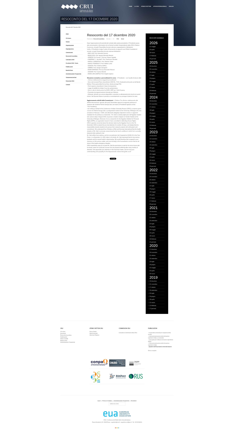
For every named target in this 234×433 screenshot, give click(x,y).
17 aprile (152, 84)
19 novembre (153, 252)
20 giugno (152, 113)
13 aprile (152, 157)
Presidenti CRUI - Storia (72, 63)
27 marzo (152, 87)
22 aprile (152, 233)
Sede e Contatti (64, 338)
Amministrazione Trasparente (73, 74)
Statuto (68, 42)
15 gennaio (153, 93)
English (171, 6)
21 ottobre (152, 217)
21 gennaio (153, 242)
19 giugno (152, 78)
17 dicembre (153, 249)
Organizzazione (70, 45)
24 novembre (153, 176)
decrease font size (112, 38)
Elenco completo (152, 350)
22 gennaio (153, 58)
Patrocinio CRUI (70, 81)
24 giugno (152, 226)
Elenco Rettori (93, 331)
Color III (118, 427)
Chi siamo (68, 38)
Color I (115, 427)
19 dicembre (153, 281)
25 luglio (152, 293)
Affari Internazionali (160, 6)
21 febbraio (153, 305)
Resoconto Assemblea (65, 335)
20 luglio (152, 148)
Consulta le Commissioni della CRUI (128, 332)
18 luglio (152, 110)
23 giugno (152, 189)
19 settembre (153, 145)
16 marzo (152, 160)
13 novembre (153, 138)
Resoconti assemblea (99, 39)
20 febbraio (153, 90)
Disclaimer (134, 400)
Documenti (63, 333)
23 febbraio (153, 163)
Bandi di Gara (69, 70)
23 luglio (152, 261)
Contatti (68, 84)
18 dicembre (153, 66)
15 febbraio (153, 125)
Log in (99, 400)
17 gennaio (153, 308)
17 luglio (152, 75)
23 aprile (152, 49)
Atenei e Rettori (146, 6)
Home (130, 6)
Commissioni (69, 52)
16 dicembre (153, 211)
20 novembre (153, 69)
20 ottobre (152, 179)
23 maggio (153, 116)
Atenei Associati (93, 333)
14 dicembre (153, 135)
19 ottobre (152, 142)
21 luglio (152, 185)
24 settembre (153, 258)
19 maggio (153, 192)
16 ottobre (152, 72)
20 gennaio (153, 204)
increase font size (113, 38)
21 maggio (153, 46)
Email (122, 39)
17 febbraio (153, 55)
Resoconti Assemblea (71, 56)
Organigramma (70, 49)
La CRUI (136, 6)
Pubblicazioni (69, 66)
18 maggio (153, 154)
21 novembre (153, 104)
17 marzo (152, 198)
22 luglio (152, 223)
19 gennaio (153, 166)
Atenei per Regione (94, 335)
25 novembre (153, 214)
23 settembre (153, 220)
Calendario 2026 (70, 59)
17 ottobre (152, 107)
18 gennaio (153, 128)
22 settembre (153, 182)
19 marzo (152, 273)
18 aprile (152, 119)
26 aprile (152, 195)
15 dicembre (153, 173)
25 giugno (152, 264)
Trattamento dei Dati (71, 77)
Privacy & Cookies (107, 400)
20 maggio (153, 229)
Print (118, 39)
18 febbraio (153, 239)
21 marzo (152, 122)
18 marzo (152, 52)
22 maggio (153, 81)
